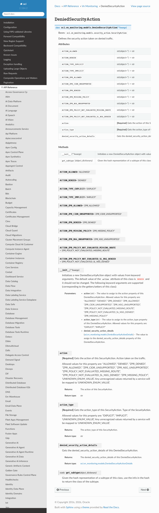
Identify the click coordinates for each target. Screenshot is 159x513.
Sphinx (69, 507)
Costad (8, 272)
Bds (7, 193)
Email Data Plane (13, 406)
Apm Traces (10, 161)
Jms (7, 507)
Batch (8, 189)
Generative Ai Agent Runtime (19, 452)
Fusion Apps (11, 433)
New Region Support (14, 41)
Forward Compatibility (14, 36)
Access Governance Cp (16, 92)
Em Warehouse (12, 397)
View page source (140, 6)
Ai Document (11, 106)
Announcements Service (17, 129)
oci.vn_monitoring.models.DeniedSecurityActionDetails (106, 463)
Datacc (8, 337)
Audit (8, 175)
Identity (9, 484)
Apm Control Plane (14, 152)
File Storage (11, 415)
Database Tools (12, 327)
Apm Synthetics (13, 157)
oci (24, 4)
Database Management (16, 318)
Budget (8, 203)
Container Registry (14, 263)
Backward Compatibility (15, 46)
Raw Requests (10, 73)
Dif (6, 374)
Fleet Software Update (16, 424)
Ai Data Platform (13, 101)
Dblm (8, 341)
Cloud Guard (11, 230)
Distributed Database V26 (17, 387)
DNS (7, 392)
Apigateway (10, 143)
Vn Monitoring (90, 6)
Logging (7, 59)
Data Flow (10, 286)
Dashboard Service (14, 277)
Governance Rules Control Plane (20, 475)
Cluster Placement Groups (17, 240)
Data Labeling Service (15, 295)
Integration (10, 498)
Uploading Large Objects (15, 69)
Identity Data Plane (14, 489)
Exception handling (13, 64)
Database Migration (14, 323)
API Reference (10, 87)
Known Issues (10, 55)
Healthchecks (11, 480)
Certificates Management (17, 217)
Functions (10, 429)
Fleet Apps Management (17, 420)
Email (8, 401)
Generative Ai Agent (15, 447)
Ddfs (7, 350)
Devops (9, 369)
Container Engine (13, 253)
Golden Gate (11, 470)
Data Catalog (11, 281)
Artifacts (9, 170)
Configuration (10, 27)
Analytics (9, 124)
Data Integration (13, 290)
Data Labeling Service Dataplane (20, 300)
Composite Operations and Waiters (20, 78)
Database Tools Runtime (17, 332)
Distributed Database (15, 383)
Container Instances (14, 258)
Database (9, 313)
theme (85, 507)
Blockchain (10, 198)
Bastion (9, 184)
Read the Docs (111, 507)
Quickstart (9, 50)
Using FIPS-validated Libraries (18, 32)
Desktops (9, 364)
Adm (7, 97)
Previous (64, 490)
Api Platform (11, 134)
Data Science (11, 309)
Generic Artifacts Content (17, 466)
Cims (7, 221)
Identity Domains (13, 493)
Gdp (7, 438)
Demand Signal (12, 360)
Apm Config (11, 147)
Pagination (9, 82)
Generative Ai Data (14, 457)
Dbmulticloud (12, 346)
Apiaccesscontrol (13, 138)
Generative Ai (11, 443)
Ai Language (11, 110)
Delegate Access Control (17, 355)
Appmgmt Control (14, 166)
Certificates (10, 212)
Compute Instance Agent (17, 249)
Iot (6, 503)
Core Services (11, 267)
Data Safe (10, 304)
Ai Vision (9, 120)
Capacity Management (16, 207)
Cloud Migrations (13, 235)
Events (8, 410)
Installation (9, 22)
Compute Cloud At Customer (19, 244)
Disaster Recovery (14, 378)
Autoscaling (10, 180)
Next (144, 490)
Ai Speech (10, 115)
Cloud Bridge (11, 226)
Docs (57, 6)
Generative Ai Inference (16, 461)
